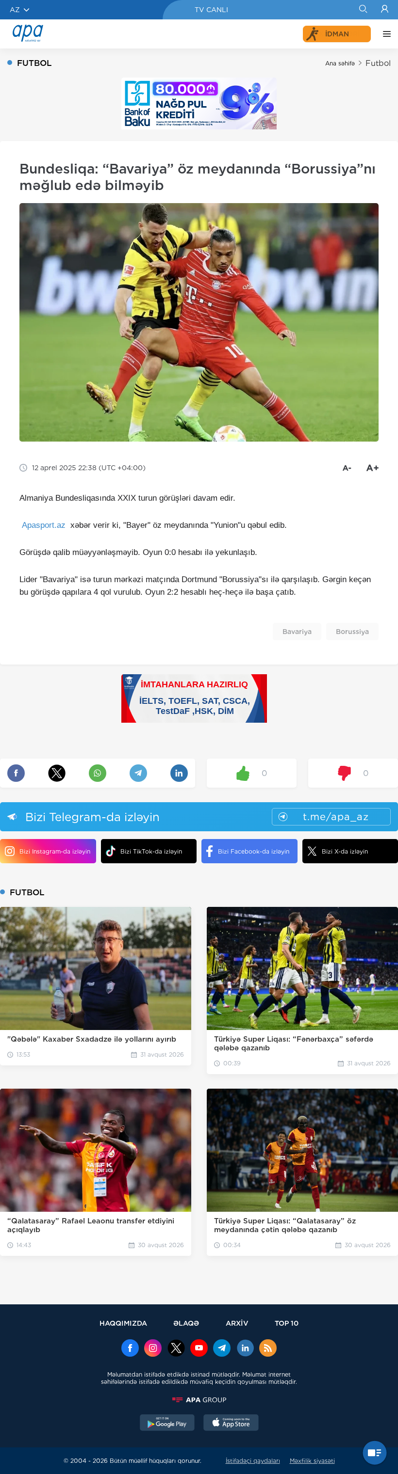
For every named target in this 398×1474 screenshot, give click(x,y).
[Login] (384, 10)
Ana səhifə (340, 63)
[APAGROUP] (199, 1399)
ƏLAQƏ (186, 1323)
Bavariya (297, 631)
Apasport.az (44, 525)
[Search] (362, 9)
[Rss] (268, 1349)
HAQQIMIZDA (123, 1323)
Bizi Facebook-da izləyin (253, 851)
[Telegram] (222, 1349)
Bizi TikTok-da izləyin (151, 851)
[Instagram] (153, 1349)
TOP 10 (286, 1323)
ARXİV (237, 1323)
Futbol (378, 63)
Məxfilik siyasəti (312, 1460)
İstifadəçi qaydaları (253, 1460)
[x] (176, 1349)
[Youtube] (199, 1349)
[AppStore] (231, 1423)
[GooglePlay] (167, 1423)
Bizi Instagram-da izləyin (54, 851)
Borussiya (352, 631)
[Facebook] (130, 1349)
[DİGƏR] (384, 34)
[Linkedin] (245, 1349)
